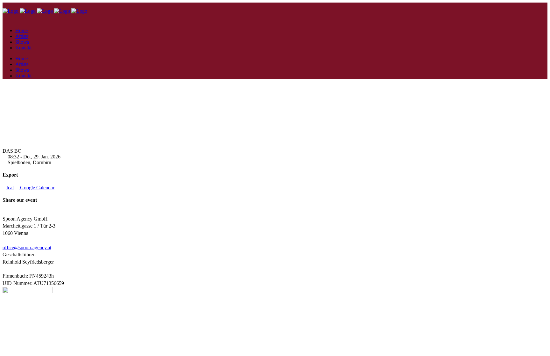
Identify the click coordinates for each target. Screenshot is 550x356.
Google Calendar (36, 187)
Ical (10, 187)
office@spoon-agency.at (27, 247)
